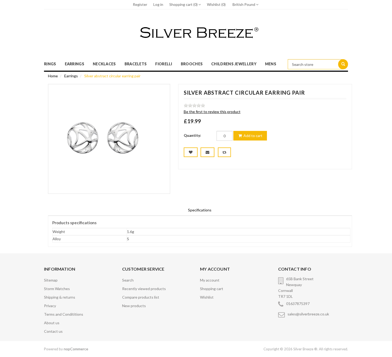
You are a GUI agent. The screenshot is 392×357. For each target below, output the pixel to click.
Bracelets (136, 64)
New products (134, 305)
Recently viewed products (144, 288)
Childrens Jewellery (234, 64)
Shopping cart (211, 288)
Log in (158, 4)
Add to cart (252, 135)
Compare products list (140, 297)
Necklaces (104, 64)
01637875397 (298, 303)
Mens (270, 64)
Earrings (74, 64)
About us (51, 322)
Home (53, 76)
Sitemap (51, 280)
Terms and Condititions (63, 314)
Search (128, 280)
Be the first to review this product (212, 111)
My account (209, 280)
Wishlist (207, 297)
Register (140, 4)
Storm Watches (57, 288)
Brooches (192, 64)
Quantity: (192, 135)
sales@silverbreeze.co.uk (308, 314)
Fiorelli (163, 64)
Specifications (199, 210)
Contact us (53, 331)
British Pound (244, 4)
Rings (50, 64)
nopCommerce (76, 349)
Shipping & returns (59, 297)
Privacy (50, 305)
